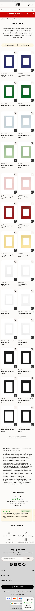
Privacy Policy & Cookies (17, 594)
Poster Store (21, 607)
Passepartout (19, 19)
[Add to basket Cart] (15, 70)
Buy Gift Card (18, 586)
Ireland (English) (18, 603)
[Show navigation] (3, 5)
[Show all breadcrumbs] (3, 19)
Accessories (10, 19)
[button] (28, 603)
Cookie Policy (21, 591)
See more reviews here (17, 525)
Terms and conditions (10, 591)
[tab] (29, 5)
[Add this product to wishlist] (15, 52)
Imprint (29, 591)
